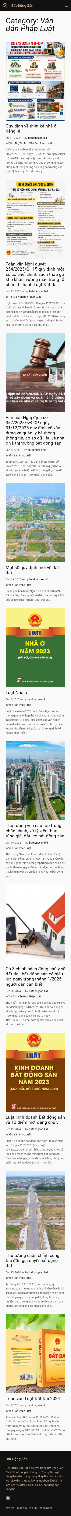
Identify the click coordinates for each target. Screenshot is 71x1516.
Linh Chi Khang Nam (40, 1508)
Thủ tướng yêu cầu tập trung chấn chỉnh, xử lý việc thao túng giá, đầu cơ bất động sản (35, 830)
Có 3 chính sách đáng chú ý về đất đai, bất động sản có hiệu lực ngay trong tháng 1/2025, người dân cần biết (35, 976)
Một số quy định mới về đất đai (32, 570)
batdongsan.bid (37, 138)
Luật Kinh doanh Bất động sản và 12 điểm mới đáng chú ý (35, 1120)
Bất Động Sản (22, 6)
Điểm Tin (13, 143)
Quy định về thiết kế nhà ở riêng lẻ (31, 129)
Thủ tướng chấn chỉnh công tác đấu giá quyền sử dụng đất (32, 1260)
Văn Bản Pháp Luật (40, 143)
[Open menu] (66, 5)
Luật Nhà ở (16, 692)
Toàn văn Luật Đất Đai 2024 (33, 1398)
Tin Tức (24, 143)
